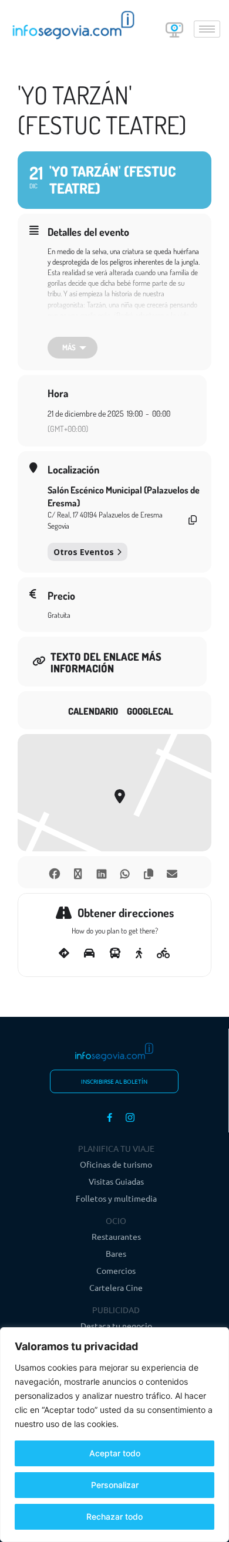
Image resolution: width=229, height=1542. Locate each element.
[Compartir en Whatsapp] (124, 872)
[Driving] (89, 953)
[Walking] (139, 953)
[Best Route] (64, 953)
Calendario (93, 711)
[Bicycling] (163, 953)
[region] (114, 1434)
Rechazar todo (114, 1516)
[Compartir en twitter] (78, 872)
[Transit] (115, 953)
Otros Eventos (83, 551)
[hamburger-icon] (207, 29)
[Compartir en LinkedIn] (101, 872)
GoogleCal (150, 711)
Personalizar (115, 1485)
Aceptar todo (114, 1453)
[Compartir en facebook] (54, 872)
